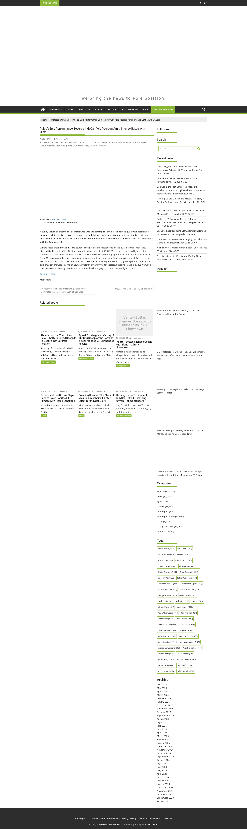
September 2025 (165, 715)
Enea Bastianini (189, 572)
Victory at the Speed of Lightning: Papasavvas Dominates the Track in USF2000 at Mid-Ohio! (63, 290)
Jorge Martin (185, 607)
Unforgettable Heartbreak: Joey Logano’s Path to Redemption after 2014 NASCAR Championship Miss (181, 355)
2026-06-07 (47, 331)
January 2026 (163, 701)
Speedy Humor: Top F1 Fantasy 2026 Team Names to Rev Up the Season (178, 312)
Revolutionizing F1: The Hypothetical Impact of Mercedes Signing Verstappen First (180, 432)
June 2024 (162, 766)
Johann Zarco (166, 607)
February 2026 (164, 698)
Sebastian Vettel (186, 659)
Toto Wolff (184, 665)
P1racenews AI (62, 139)
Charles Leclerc (167, 566)
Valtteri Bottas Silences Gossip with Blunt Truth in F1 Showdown (134, 323)
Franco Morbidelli (189, 589)
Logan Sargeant (167, 630)
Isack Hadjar (165, 601)
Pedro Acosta (185, 653)
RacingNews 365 (129, 109)
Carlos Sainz (183, 560)
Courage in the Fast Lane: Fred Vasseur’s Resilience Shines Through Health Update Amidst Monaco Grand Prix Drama (181, 190)
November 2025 (165, 708)
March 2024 (163, 777)
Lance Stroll (165, 618)
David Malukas (73, 142)
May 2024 (162, 770)
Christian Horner (189, 566)
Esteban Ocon (166, 578)
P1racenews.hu (153, 818)
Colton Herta (59, 142)
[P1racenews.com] (42, 109)
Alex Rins (183, 554)
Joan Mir (197, 601)
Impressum (112, 818)
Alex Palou (46, 142)
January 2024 (163, 784)
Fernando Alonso (168, 583)
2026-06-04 (123, 338)
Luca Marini (186, 630)
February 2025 (164, 739)
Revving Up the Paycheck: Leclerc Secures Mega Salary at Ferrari (180, 391)
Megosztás (45, 279)
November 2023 (165, 790)
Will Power (102, 146)
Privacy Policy (127, 818)
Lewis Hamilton (167, 624)
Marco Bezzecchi (188, 636)
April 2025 (162, 732)
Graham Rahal (88, 142)
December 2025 (165, 705)
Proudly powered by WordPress (104, 824)
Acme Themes (152, 824)
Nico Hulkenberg (192, 648)
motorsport (55, 109)
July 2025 (161, 722)
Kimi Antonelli (189, 613)
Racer (146, 109)
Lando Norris (184, 618)
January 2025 (163, 742)
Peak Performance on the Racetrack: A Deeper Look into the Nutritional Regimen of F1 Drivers (180, 473)
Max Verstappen (190, 642)
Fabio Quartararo (187, 578)
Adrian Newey (166, 548)
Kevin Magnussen (168, 613)
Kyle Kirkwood (120, 142)
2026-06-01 (85, 391)
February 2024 (164, 780)
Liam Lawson (187, 624)
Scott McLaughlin (75, 146)
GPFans (71, 109)
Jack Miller (182, 601)
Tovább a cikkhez (48, 273)
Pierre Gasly (166, 659)
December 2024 (165, 746)
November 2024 (165, 749)
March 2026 (163, 694)
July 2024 (161, 763)
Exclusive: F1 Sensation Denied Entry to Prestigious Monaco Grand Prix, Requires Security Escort (181, 222)
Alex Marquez (166, 554)
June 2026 (162, 684)
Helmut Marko (187, 595)
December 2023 (165, 787)
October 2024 (164, 753)
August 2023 (163, 801)
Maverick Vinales (167, 642)
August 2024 (163, 760)
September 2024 (165, 756)
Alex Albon (184, 548)
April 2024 (162, 773)
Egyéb (160, 501)
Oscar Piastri (166, 653)
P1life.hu (168, 818)
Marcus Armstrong (136, 142)
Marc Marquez (167, 636)
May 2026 (162, 688)
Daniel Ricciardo (167, 572)
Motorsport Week (163, 109)
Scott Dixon (60, 146)
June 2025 (162, 725)
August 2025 (163, 718)
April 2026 (162, 691)
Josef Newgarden (104, 142)
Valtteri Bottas (166, 671)
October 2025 (164, 712)
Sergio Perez (166, 665)
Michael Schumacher (169, 648)
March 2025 (163, 736)
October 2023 (164, 794)
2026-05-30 (123, 391)
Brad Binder (165, 560)
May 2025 (162, 729)
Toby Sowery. (90, 146)
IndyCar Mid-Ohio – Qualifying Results (132, 288)
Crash (98, 109)
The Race (111, 109)
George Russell (167, 595)
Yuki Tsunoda (185, 671)
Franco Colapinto (167, 589)
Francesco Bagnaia (191, 583)
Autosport (85, 109)
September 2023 (165, 797)
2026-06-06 (85, 331)
